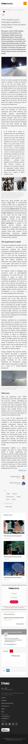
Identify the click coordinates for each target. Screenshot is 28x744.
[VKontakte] (3, 15)
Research (15, 493)
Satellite (18, 496)
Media (3, 709)
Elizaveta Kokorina (15, 476)
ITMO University (15, 656)
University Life (5, 706)
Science (3, 697)
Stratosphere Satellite (20, 116)
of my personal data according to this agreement (14, 607)
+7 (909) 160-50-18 (5, 716)
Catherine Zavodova (15, 483)
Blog (2, 711)
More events (20, 624)
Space (8, 499)
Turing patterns (14, 364)
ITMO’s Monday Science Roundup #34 (12, 556)
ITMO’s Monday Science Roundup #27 (12, 577)
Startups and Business (7, 703)
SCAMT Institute (8, 506)
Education (4, 700)
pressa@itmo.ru (5, 718)
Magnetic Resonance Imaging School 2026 (13, 617)
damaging (19, 94)
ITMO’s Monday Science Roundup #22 (12, 536)
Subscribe (14, 602)
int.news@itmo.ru (11, 644)
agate (12, 277)
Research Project (10, 496)
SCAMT (8, 493)
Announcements (9, 614)
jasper (20, 277)
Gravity (13, 499)
